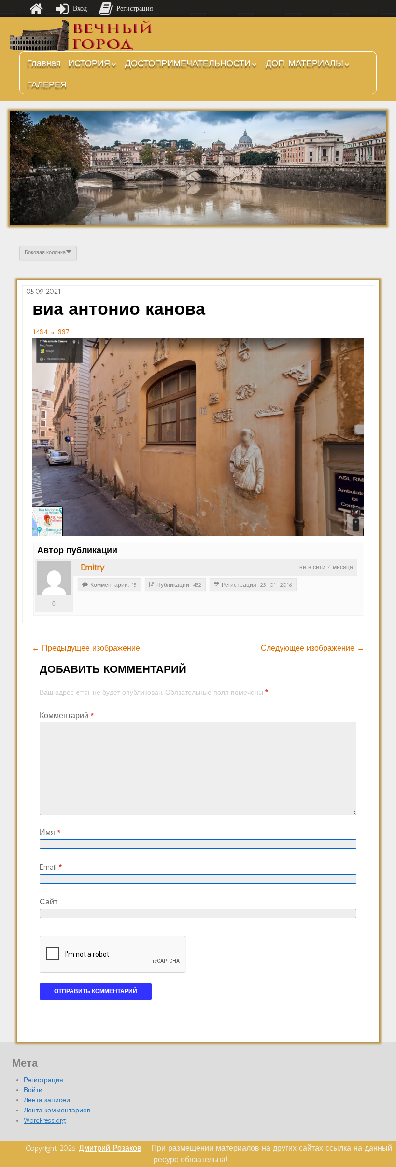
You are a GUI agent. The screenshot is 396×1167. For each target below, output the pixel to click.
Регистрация (43, 1080)
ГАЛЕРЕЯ (47, 84)
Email (51, 867)
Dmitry (93, 567)
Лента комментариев (57, 1110)
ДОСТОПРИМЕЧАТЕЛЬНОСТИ (188, 63)
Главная (44, 63)
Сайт (48, 901)
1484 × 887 (51, 331)
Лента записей (47, 1100)
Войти (33, 1090)
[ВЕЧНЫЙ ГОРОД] (82, 35)
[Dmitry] (54, 578)
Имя (50, 832)
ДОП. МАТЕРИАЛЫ (304, 63)
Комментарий (67, 715)
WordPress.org (45, 1120)
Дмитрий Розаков (110, 1148)
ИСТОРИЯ (89, 63)
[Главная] (36, 8)
